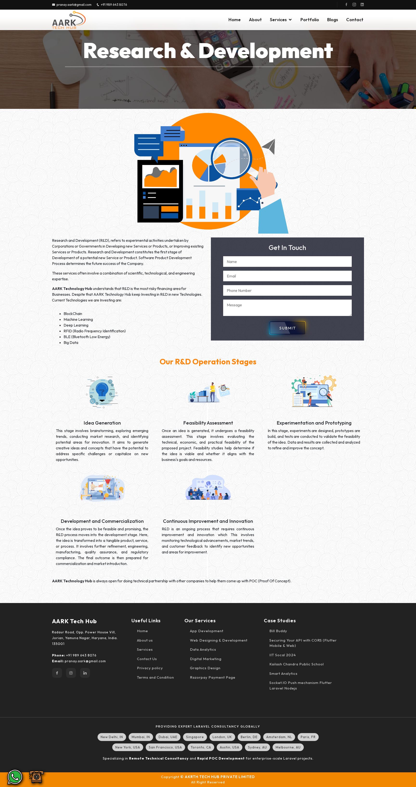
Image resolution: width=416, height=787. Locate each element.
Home (234, 19)
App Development (206, 631)
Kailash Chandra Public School (296, 664)
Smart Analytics (283, 673)
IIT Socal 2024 (282, 655)
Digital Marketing (205, 658)
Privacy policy (150, 668)
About (255, 19)
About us (145, 640)
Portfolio (309, 19)
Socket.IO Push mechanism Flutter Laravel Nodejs (300, 685)
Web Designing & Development (218, 640)
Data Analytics (203, 649)
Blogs (332, 19)
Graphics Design (205, 668)
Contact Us (147, 658)
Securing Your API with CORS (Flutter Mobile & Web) (303, 643)
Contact (354, 19)
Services (278, 19)
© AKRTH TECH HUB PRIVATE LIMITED (217, 776)
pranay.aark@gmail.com (74, 5)
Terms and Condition (155, 677)
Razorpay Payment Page (212, 677)
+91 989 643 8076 (114, 5)
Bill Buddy (278, 631)
